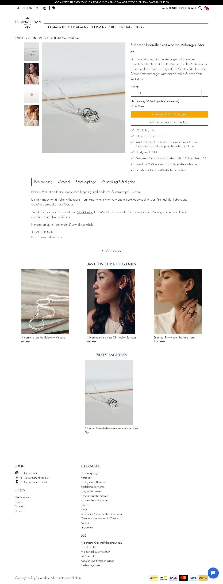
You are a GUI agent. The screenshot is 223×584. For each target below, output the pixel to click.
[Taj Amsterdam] (45, 8)
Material (86, 522)
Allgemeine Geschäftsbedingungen (101, 513)
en (30, 8)
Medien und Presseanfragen (97, 560)
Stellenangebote (90, 565)
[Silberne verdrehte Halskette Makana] (45, 301)
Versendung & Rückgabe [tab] (118, 182)
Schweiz (20, 506)
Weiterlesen (137, 78)
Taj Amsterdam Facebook (34, 477)
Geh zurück (113, 251)
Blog (138, 27)
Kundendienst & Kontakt (95, 500)
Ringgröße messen (91, 491)
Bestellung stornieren (93, 486)
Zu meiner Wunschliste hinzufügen (170, 122)
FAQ (84, 509)
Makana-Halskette (48, 217)
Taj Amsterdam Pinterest (33, 482)
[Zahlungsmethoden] (153, 578)
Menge (135, 86)
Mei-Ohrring (85, 212)
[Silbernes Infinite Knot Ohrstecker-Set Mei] (111, 301)
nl (18, 8)
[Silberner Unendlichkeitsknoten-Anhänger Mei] (111, 392)
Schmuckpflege (90, 473)
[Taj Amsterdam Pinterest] (53, 8)
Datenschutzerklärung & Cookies (100, 518)
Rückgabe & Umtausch (94, 482)
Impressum (87, 527)
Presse (84, 504)
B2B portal (87, 556)
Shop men (97, 27)
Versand (86, 477)
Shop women (77, 27)
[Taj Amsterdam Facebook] (49, 8)
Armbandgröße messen (94, 495)
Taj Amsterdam (28, 473)
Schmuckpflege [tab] (86, 182)
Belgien (19, 501)
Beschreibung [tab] (43, 182)
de (24, 8)
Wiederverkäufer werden (95, 551)
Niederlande (22, 497)
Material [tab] (64, 182)
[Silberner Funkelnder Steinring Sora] (178, 301)
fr (37, 8)
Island (18, 510)
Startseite (20, 38)
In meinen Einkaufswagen (169, 114)
